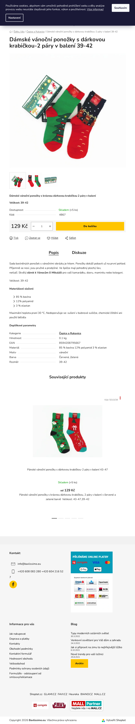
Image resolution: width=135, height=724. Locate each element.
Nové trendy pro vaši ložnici (87, 654)
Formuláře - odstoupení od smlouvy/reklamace (25, 675)
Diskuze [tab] (79, 252)
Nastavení (14, 18)
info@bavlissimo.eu (29, 564)
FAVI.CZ (62, 694)
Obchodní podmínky (21, 649)
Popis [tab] (54, 252)
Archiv (79, 663)
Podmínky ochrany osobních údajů (29, 668)
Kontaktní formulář (20, 654)
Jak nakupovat (17, 634)
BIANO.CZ (87, 694)
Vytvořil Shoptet (116, 720)
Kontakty (14, 644)
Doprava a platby (19, 639)
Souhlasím (120, 8)
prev (12, 456)
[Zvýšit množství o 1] (50, 226)
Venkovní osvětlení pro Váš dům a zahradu (96, 640)
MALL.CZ (99, 694)
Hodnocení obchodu (21, 658)
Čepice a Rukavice (70, 333)
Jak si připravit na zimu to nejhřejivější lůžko (96, 647)
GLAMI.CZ (50, 694)
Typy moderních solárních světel (90, 633)
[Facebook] (13, 584)
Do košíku (90, 226)
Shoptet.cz (36, 694)
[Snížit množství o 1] (33, 226)
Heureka (74, 694)
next (123, 456)
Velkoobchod (17, 663)
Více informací (95, 9)
